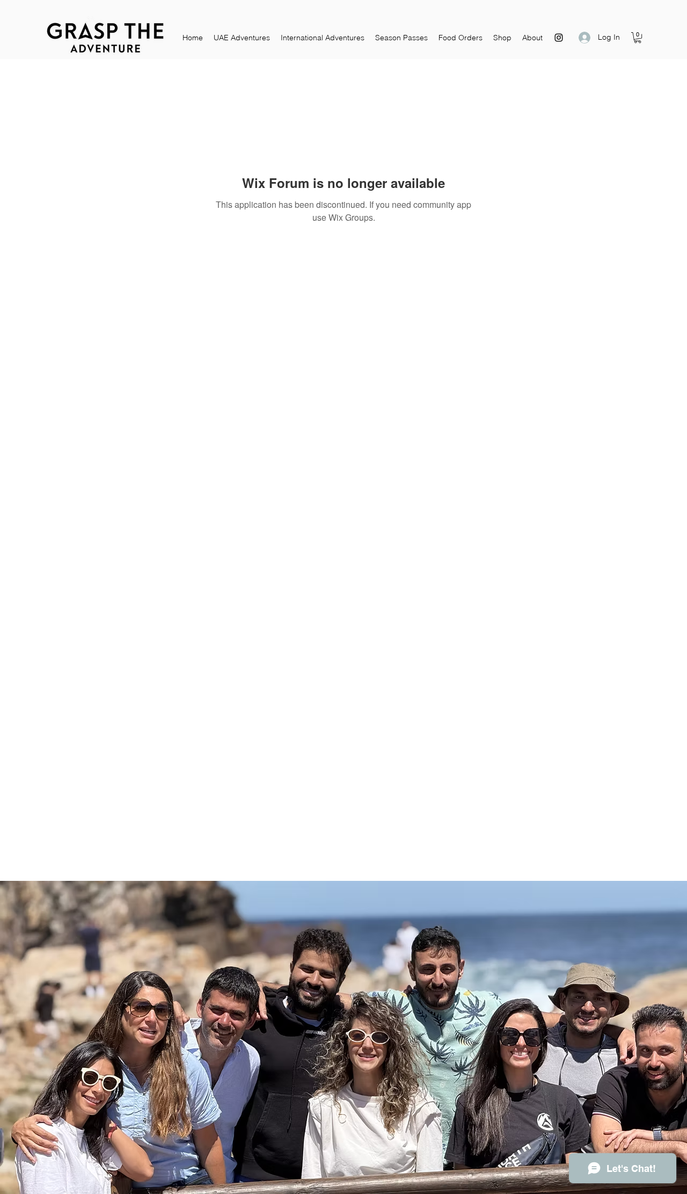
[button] (637, 37)
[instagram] (558, 37)
